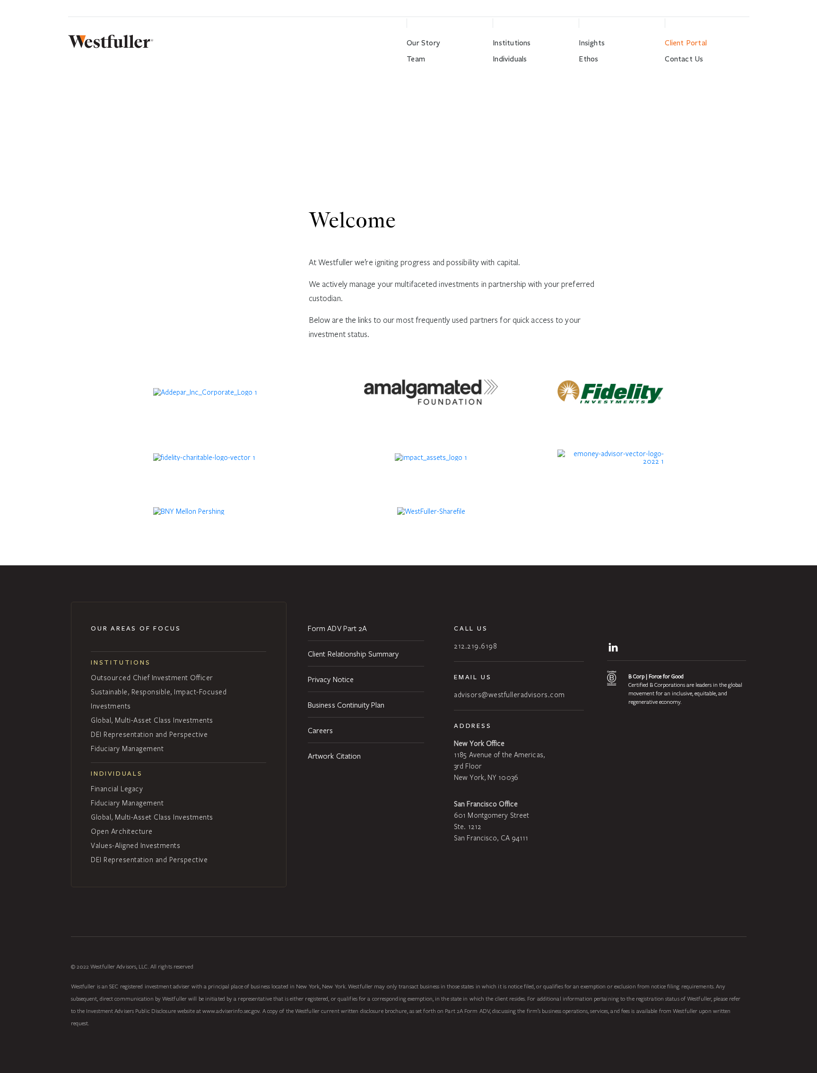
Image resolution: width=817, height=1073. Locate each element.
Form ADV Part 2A (337, 628)
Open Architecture (122, 831)
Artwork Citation (334, 756)
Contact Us (684, 58)
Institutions (511, 42)
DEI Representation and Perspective (149, 734)
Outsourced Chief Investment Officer (152, 677)
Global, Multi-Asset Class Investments (152, 720)
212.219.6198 (475, 645)
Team (416, 58)
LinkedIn (614, 646)
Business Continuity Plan (346, 705)
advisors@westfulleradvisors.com (509, 694)
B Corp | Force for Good (656, 676)
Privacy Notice (331, 679)
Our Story (423, 42)
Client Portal (686, 42)
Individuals (510, 58)
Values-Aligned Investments (135, 845)
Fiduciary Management (127, 748)
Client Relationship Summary (353, 653)
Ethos (588, 58)
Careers (320, 730)
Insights (592, 42)
